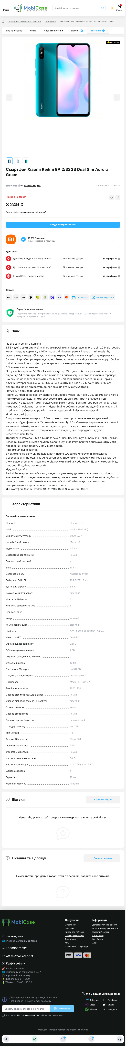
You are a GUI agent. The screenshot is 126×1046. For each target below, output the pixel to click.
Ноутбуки (69, 928)
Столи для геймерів (74, 935)
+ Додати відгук (103, 799)
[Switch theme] (112, 8)
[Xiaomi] (11, 239)
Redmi (38, 489)
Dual (61, 489)
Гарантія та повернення (30, 309)
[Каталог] (6, 1039)
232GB (52, 489)
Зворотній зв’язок (100, 932)
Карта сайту (98, 935)
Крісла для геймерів (74, 932)
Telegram (94, 1000)
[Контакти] (120, 1039)
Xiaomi (28, 489)
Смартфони (50, 21)
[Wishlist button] (111, 197)
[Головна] (35, 1039)
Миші (67, 943)
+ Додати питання (101, 858)
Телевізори (70, 939)
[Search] (102, 8)
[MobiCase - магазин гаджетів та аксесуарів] (31, 922)
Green (84, 489)
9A (45, 489)
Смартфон (16, 489)
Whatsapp (94, 1009)
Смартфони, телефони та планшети (24, 21)
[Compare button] (117, 197)
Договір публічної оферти (104, 924)
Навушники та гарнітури (76, 946)
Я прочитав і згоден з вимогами (34, 1015)
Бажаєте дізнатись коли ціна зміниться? (26, 212)
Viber (92, 1004)
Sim (67, 489)
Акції (94, 943)
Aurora (75, 489)
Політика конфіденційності (105, 928)
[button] (117, 97)
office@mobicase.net (19, 956)
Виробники (97, 939)
